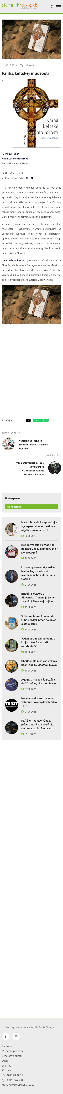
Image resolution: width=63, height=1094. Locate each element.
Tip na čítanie (27, 65)
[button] (58, 6)
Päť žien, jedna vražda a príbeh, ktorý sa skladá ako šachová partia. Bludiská (37, 724)
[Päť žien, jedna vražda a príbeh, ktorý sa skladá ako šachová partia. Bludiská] (11, 727)
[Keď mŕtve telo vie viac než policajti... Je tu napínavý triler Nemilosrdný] (11, 551)
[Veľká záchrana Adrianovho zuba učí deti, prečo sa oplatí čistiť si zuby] (11, 622)
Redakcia (7, 1046)
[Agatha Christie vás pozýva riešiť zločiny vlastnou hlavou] (11, 684)
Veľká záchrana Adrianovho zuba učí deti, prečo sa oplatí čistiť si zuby (38, 620)
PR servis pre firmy (12, 1051)
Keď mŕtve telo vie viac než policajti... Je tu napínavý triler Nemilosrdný (39, 549)
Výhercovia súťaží (12, 1055)
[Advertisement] (31, 381)
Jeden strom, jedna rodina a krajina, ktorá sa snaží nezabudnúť (38, 642)
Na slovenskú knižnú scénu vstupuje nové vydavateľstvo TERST (39, 702)
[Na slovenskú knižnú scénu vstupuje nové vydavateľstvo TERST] (11, 705)
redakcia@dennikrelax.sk (20, 1085)
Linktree (6, 1065)
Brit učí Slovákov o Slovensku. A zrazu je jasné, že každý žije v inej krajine (38, 597)
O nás (5, 1060)
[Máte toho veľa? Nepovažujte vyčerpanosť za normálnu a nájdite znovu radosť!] (11, 529)
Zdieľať (42, 420)
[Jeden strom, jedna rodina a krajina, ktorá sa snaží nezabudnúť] (11, 645)
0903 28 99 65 (14, 1075)
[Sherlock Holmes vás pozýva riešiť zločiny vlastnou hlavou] (11, 665)
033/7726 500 (14, 1080)
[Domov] (19, 6)
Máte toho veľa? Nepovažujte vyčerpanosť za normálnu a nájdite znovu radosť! (39, 526)
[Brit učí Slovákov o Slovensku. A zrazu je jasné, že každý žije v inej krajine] (11, 600)
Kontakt (6, 1070)
